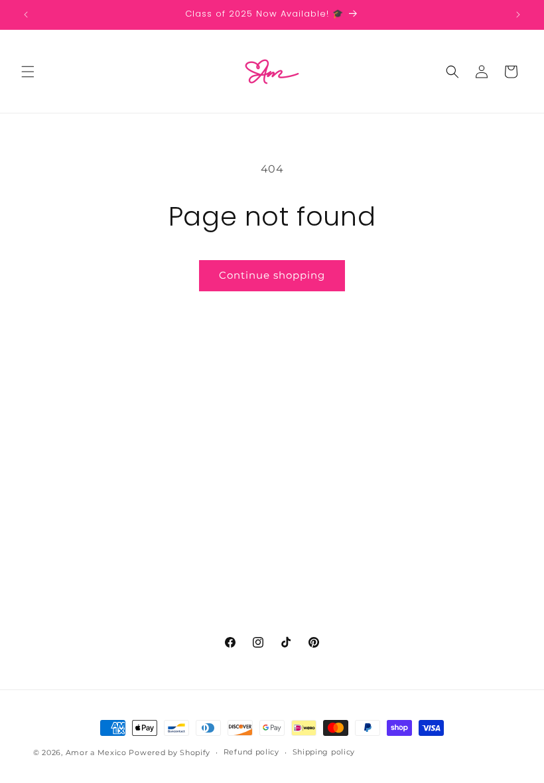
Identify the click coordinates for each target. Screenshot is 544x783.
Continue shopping (272, 275)
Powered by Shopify (169, 752)
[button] (27, 71)
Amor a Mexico (97, 752)
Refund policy (251, 751)
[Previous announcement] (25, 14)
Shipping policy (324, 751)
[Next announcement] (518, 14)
